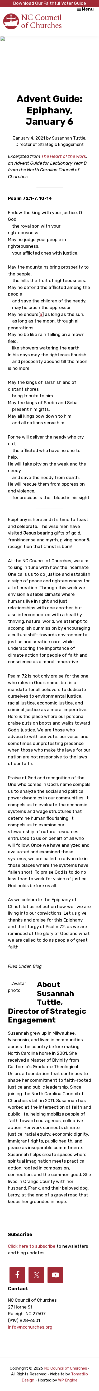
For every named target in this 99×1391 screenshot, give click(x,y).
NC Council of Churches (41, 21)
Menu (88, 9)
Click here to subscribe (31, 1246)
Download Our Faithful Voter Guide (49, 3)
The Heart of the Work (63, 156)
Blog (37, 966)
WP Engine (67, 1380)
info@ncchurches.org (30, 1327)
